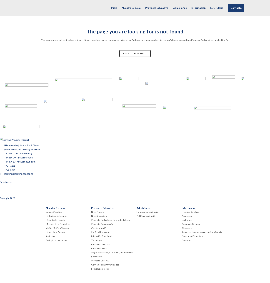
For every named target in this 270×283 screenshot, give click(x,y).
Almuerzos (187, 228)
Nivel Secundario (99, 216)
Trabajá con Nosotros (56, 240)
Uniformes (187, 220)
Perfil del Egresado (100, 232)
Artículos (50, 236)
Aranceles (187, 216)
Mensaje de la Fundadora (58, 224)
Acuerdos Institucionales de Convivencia (202, 232)
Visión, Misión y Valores (57, 228)
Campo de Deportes (192, 224)
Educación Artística (100, 244)
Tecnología (96, 240)
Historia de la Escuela (56, 216)
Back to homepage (135, 53)
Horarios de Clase (190, 211)
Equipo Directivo (54, 211)
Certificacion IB (98, 228)
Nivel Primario (98, 211)
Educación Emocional (101, 236)
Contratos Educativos (192, 236)
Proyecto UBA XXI (100, 260)
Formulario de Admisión (148, 211)
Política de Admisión (146, 216)
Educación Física (99, 248)
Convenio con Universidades (105, 264)
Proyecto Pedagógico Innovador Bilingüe (111, 220)
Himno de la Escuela (55, 232)
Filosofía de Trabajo (55, 220)
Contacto (186, 240)
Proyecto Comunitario (102, 224)
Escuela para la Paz (100, 268)
